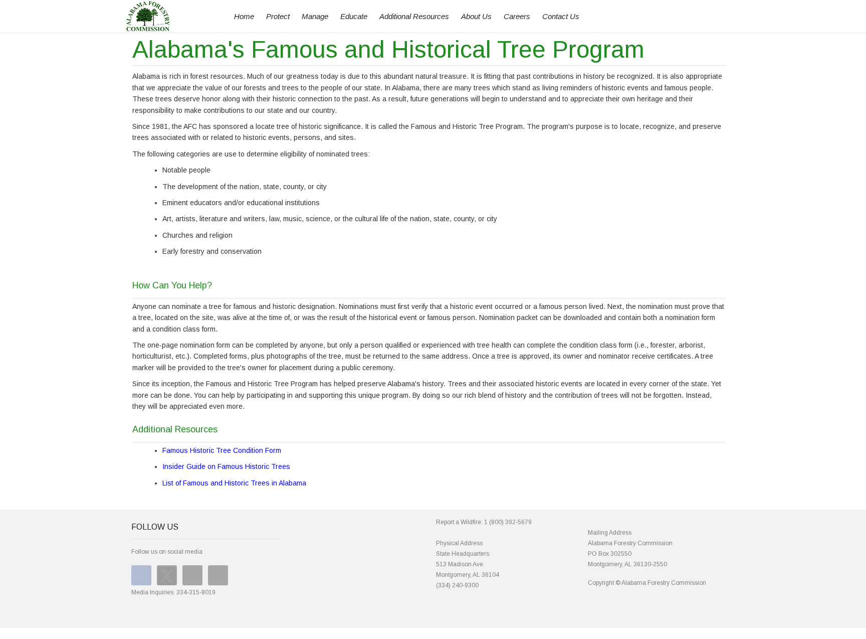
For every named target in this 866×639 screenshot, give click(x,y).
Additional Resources (414, 16)
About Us (476, 16)
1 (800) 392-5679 (508, 522)
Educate (353, 16)
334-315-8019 (195, 592)
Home (244, 16)
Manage (315, 16)
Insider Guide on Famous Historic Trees (226, 466)
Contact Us (560, 16)
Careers (517, 16)
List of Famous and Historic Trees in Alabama (234, 483)
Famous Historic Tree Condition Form (221, 450)
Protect (278, 16)
